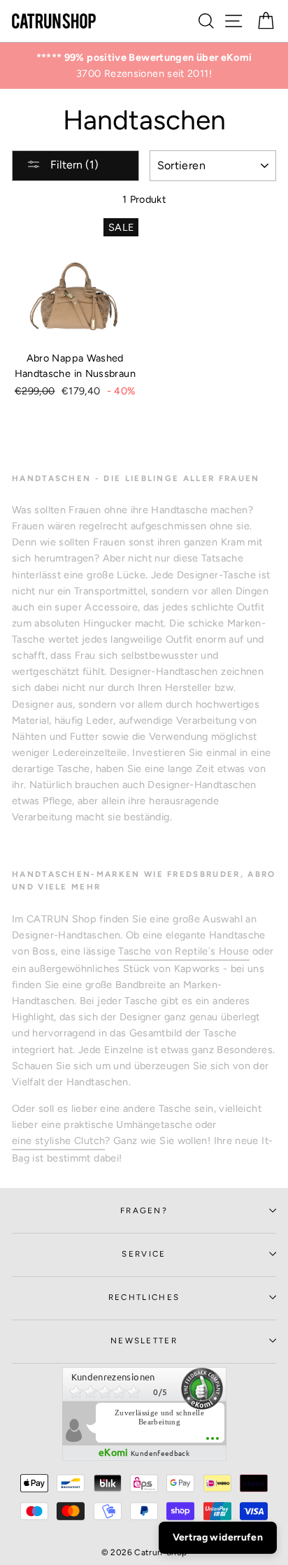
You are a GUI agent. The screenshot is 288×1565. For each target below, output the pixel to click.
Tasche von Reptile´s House (183, 951)
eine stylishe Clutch (58, 1140)
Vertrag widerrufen (218, 1537)
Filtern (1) (73, 164)
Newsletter (144, 1340)
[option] (144, 66)
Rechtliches (144, 1297)
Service (144, 1254)
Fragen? (144, 1210)
